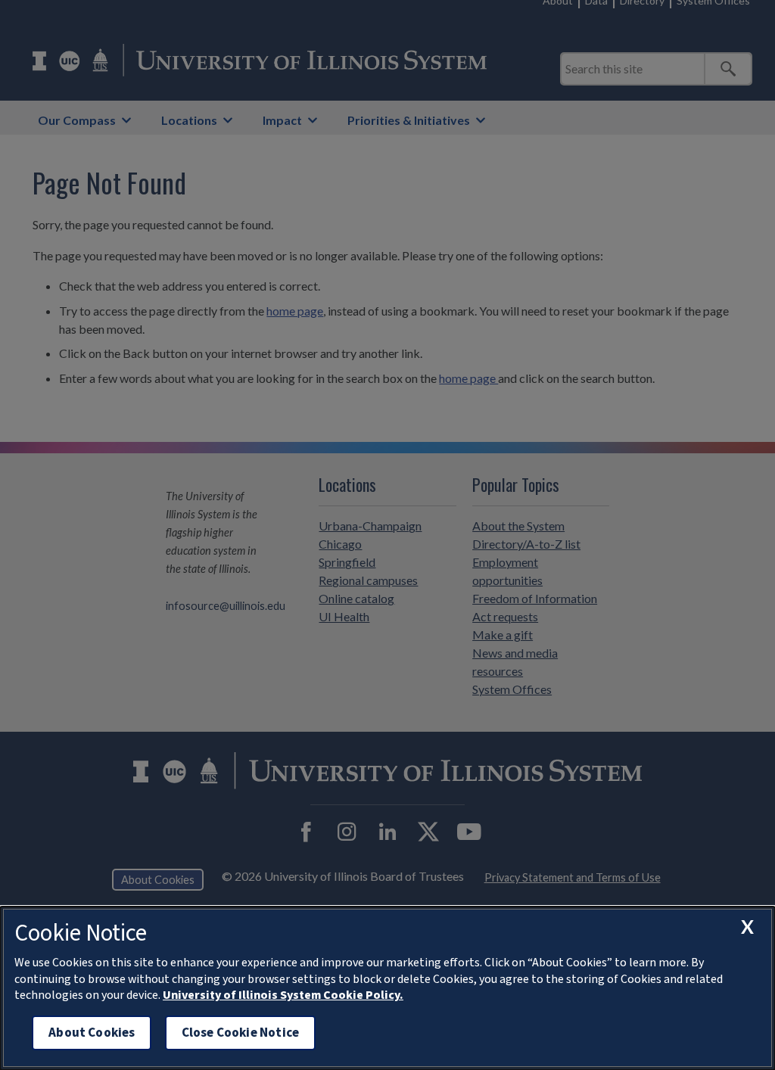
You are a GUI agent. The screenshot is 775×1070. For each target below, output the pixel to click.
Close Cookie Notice (240, 1032)
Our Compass (77, 120)
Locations (189, 120)
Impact (282, 120)
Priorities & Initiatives (408, 120)
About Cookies (91, 1032)
